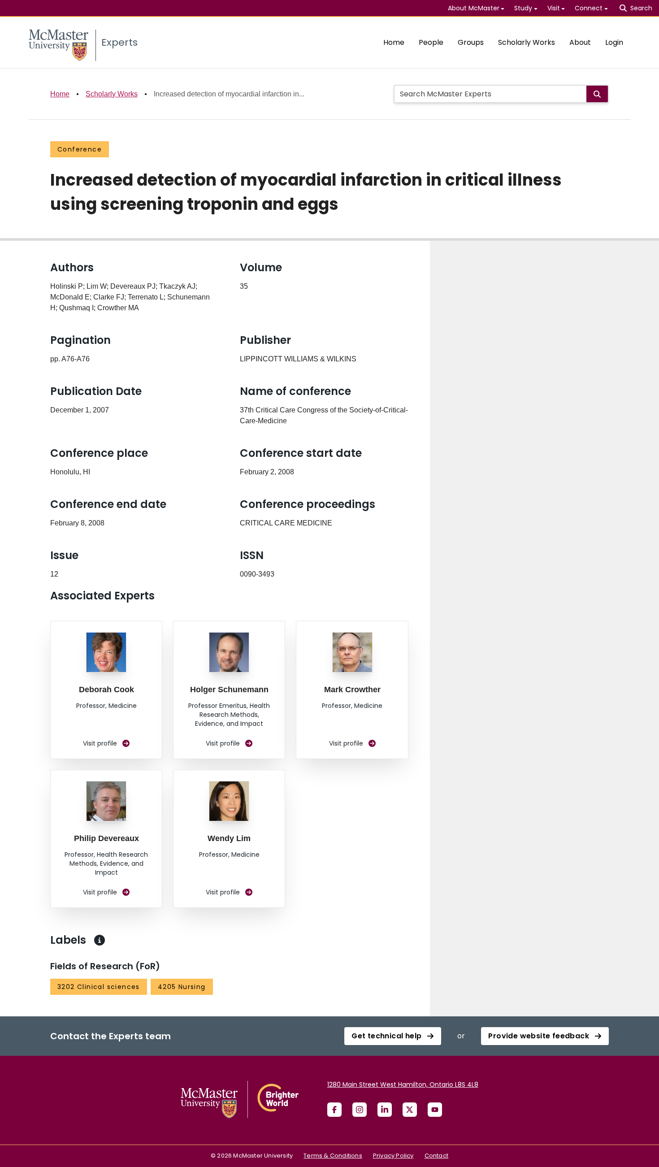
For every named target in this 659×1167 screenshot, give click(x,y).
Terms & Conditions (332, 1155)
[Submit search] (597, 94)
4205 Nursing (182, 986)
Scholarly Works (526, 42)
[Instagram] (359, 1109)
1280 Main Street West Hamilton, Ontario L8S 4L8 (402, 1084)
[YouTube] (435, 1109)
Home (393, 42)
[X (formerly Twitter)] (410, 1109)
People (431, 42)
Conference (79, 149)
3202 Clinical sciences (98, 986)
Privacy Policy (393, 1155)
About (580, 42)
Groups (471, 42)
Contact (436, 1155)
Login (614, 42)
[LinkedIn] (384, 1109)
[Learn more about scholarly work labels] (99, 940)
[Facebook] (334, 1109)
